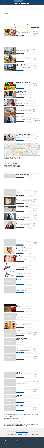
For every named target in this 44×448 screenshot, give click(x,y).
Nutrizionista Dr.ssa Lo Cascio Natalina (21, 247)
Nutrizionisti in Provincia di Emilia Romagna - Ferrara (12, 5)
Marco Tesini (18, 330)
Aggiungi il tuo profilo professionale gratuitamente (22, 432)
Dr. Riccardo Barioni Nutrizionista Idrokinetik (22, 213)
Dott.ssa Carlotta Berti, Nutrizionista (21, 278)
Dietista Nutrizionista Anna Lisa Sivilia (21, 64)
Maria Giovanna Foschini (19, 346)
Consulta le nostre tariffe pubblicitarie (35, 27)
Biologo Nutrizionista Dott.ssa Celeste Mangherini (23, 134)
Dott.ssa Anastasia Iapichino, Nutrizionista (22, 313)
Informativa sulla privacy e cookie (19, 441)
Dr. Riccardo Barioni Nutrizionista (20, 116)
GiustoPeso (17, 355)
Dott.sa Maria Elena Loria (19, 99)
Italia (4, 5)
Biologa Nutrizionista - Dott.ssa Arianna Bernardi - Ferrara (23, 305)
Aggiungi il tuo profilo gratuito (7, 442)
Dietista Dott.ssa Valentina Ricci (20, 56)
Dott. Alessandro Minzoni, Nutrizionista (21, 338)
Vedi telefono (20, 35)
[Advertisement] (22, 19)
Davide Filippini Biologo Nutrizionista (21, 91)
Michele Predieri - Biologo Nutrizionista (21, 189)
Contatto (29, 440)
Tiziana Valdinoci (18, 255)
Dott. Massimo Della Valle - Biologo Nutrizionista (22, 174)
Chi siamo (5, 440)
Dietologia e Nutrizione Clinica (20, 395)
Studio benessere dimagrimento (20, 405)
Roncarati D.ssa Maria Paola (20, 240)
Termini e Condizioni (18, 440)
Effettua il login (5, 441)
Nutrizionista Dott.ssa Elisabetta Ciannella (22, 206)
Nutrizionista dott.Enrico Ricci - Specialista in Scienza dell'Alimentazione (23, 83)
